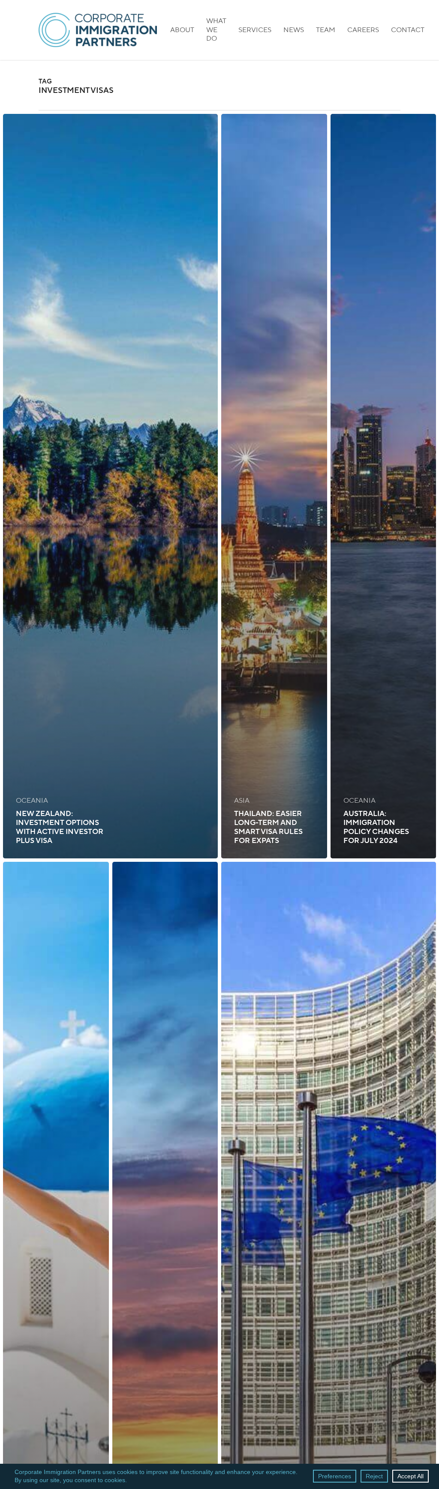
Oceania (32, 800)
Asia (242, 800)
